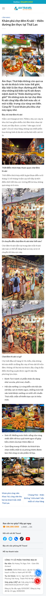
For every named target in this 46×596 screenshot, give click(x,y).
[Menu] (3, 8)
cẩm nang (6, 17)
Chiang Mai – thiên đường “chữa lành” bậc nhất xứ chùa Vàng (34, 498)
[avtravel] (23, 8)
